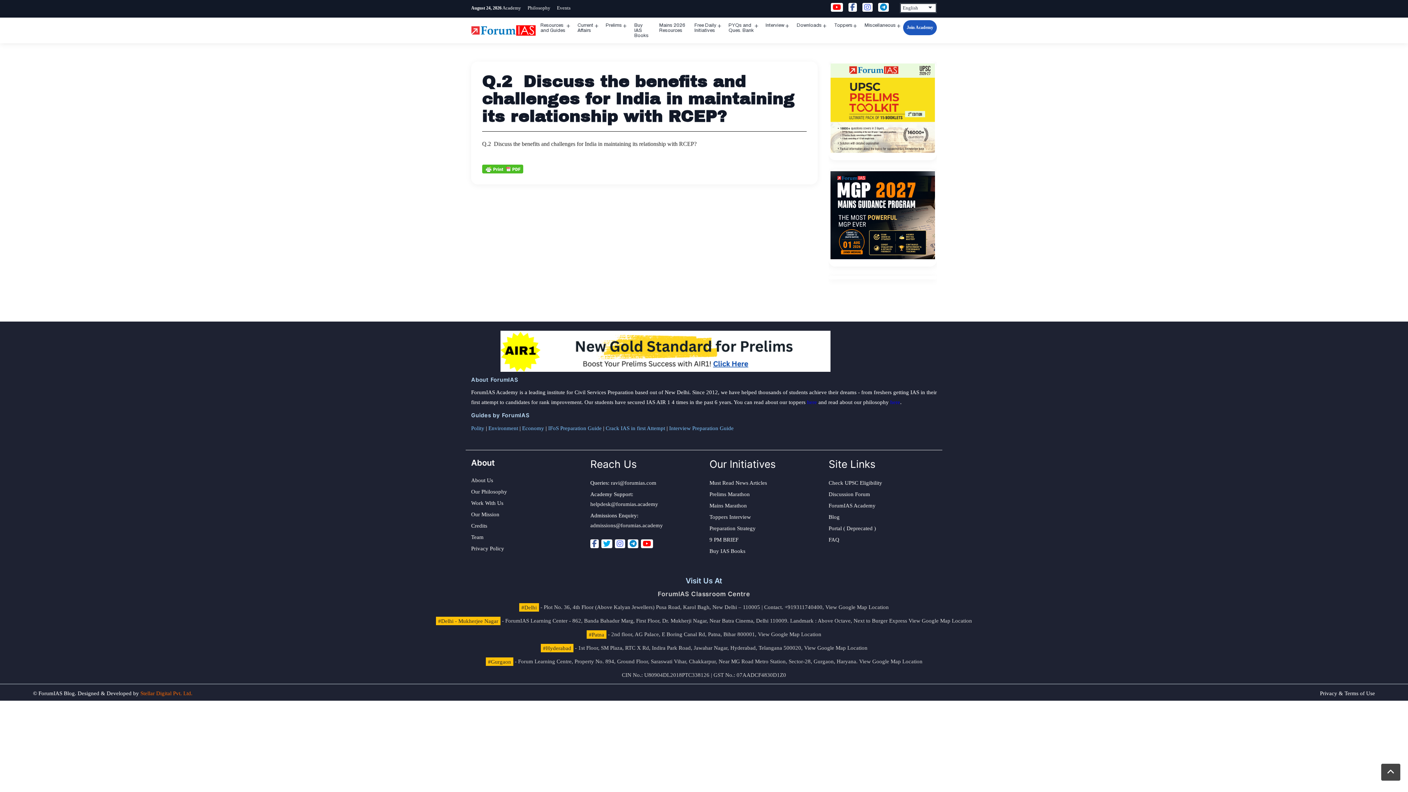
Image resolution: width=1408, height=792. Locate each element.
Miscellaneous (880, 25)
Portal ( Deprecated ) (852, 528)
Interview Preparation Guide (701, 428)
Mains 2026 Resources (672, 28)
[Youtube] (647, 543)
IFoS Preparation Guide (575, 428)
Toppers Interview (730, 517)
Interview (775, 25)
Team (477, 537)
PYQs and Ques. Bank (741, 28)
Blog (834, 517)
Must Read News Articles (738, 483)
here (812, 402)
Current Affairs (585, 28)
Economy (533, 428)
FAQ (834, 540)
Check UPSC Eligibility (855, 483)
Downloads (809, 25)
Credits (479, 526)
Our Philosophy (489, 492)
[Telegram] (633, 543)
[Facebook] (594, 543)
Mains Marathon (728, 506)
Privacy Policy (487, 548)
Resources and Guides (552, 28)
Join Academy (920, 27)
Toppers (843, 25)
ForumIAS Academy (852, 506)
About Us (482, 480)
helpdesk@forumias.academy (624, 504)
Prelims (614, 25)
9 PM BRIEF (724, 540)
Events (564, 8)
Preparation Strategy (733, 528)
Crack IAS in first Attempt (635, 428)
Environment (503, 428)
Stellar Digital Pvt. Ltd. (166, 693)
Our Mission (485, 514)
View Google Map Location (857, 607)
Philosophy (539, 8)
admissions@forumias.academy (626, 525)
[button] (1391, 772)
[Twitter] (606, 543)
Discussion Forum (849, 494)
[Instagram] (620, 543)
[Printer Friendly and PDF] (502, 168)
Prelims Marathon (730, 494)
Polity (477, 428)
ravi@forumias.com (633, 483)
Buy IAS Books (641, 30)
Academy (511, 8)
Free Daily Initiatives (705, 28)
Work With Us (487, 503)
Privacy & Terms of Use (1347, 693)
